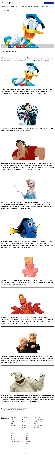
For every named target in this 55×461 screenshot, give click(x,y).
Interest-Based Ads (49, 451)
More (12, 433)
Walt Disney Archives (38, 419)
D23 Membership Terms (6, 451)
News (7, 6)
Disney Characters (6, 409)
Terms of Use (13, 451)
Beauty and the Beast (18, 408)
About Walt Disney (38, 423)
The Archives (37, 417)
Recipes (23, 423)
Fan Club (13, 417)
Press (12, 435)
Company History (38, 421)
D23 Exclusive (13, 6)
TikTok (28, 437)
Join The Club (49, 3)
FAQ (12, 437)
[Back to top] (52, 457)
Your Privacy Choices (27, 453)
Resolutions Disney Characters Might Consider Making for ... (34, 6)
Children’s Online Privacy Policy (39, 451)
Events (12, 423)
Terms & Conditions (15, 441)
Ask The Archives (38, 425)
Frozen (24, 409)
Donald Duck (13, 409)
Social (27, 433)
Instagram (29, 435)
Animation (12, 408)
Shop (12, 421)
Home (3, 6)
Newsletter (24, 425)
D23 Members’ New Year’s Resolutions (28, 56)
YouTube (29, 439)
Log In (41, 3)
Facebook (29, 441)
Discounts (13, 425)
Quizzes (23, 421)
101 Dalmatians (6, 408)
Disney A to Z (37, 427)
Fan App (23, 427)
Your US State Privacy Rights (28, 451)
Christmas (25, 408)
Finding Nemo (19, 409)
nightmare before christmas (8, 411)
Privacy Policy (19, 451)
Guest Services (14, 439)
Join (12, 419)
